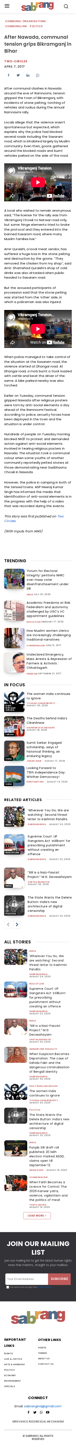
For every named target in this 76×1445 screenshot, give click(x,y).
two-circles (15, 61)
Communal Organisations (25, 21)
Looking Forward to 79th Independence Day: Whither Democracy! (46, 772)
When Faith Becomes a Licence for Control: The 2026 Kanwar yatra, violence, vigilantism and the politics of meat (48, 1191)
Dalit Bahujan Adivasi (10, 708)
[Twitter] (18, 75)
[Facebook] (8, 75)
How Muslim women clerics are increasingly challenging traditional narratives (49, 635)
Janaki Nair (34, 761)
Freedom (32, 674)
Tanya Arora (37, 1204)
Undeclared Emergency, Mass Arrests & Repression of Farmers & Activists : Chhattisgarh (49, 661)
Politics (36, 26)
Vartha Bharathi (39, 882)
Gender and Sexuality (43, 1049)
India (30, 595)
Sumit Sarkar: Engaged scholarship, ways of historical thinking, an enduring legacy (44, 749)
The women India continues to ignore (44, 1093)
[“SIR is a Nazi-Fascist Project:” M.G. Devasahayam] (14, 878)
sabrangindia (37, 824)
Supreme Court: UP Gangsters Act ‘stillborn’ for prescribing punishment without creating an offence (49, 845)
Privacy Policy (44, 1287)
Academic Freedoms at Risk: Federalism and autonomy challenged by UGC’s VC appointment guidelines (49, 609)
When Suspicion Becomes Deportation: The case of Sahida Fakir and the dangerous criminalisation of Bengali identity (49, 1063)
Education (34, 622)
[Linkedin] (28, 75)
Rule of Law (12, 852)
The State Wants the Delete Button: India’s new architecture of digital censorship (50, 904)
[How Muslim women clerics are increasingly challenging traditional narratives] (14, 638)
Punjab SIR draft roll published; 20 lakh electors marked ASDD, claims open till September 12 (47, 1156)
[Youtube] (47, 1412)
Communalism (16, 26)
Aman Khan (36, 1170)
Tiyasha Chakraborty (41, 703)
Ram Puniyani (35, 781)
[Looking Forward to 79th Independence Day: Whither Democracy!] (14, 776)
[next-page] (17, 924)
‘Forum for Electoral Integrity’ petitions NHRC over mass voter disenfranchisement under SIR (48, 580)
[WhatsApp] (37, 75)
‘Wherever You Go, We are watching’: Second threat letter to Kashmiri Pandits (48, 814)
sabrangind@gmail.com (42, 1406)
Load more (36, 1215)
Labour (9, 734)
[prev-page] (8, 924)
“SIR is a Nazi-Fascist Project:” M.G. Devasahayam (50, 874)
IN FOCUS (14, 685)
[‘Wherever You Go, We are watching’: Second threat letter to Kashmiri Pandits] (14, 817)
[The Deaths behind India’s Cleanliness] (14, 726)
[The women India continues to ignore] (14, 702)
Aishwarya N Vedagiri (41, 727)
